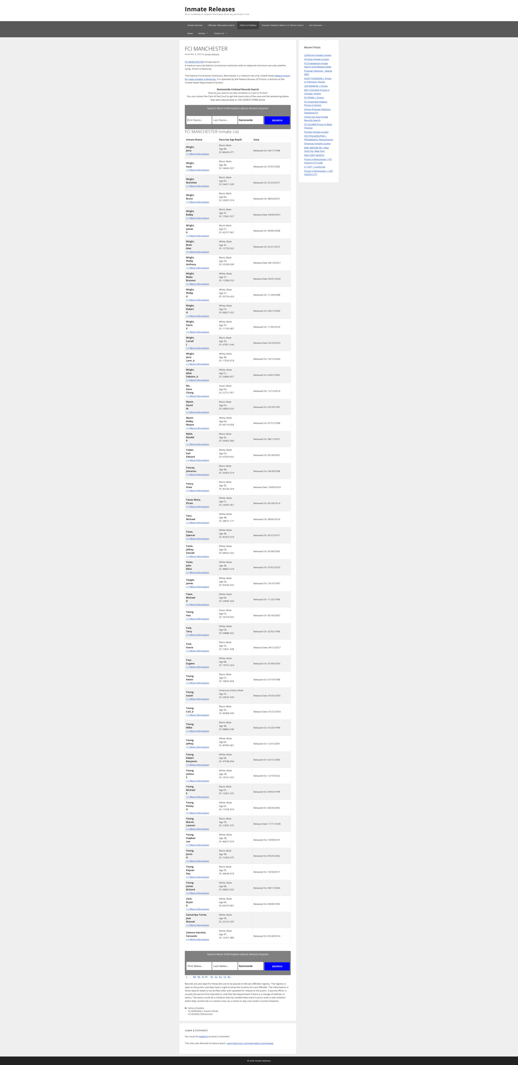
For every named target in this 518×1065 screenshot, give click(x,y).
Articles (201, 33)
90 (198, 976)
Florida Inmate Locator (316, 131)
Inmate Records (195, 25)
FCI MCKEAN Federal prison (200, 1014)
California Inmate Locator (317, 55)
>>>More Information (197, 153)
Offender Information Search (221, 25)
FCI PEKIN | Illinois (314, 97)
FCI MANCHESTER (194, 61)
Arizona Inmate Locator (316, 59)
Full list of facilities (248, 25)
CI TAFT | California (314, 166)
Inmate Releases (210, 9)
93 (211, 976)
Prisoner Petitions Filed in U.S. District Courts (283, 25)
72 (225, 976)
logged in (204, 1036)
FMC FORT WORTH (314, 155)
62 (220, 976)
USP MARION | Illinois (316, 86)
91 (203, 976)
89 (194, 976)
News (190, 33)
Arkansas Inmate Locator (317, 143)
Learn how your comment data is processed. (250, 1043)
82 (229, 976)
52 (216, 976)
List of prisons (315, 25)
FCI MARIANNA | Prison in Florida (203, 1011)
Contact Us (219, 33)
